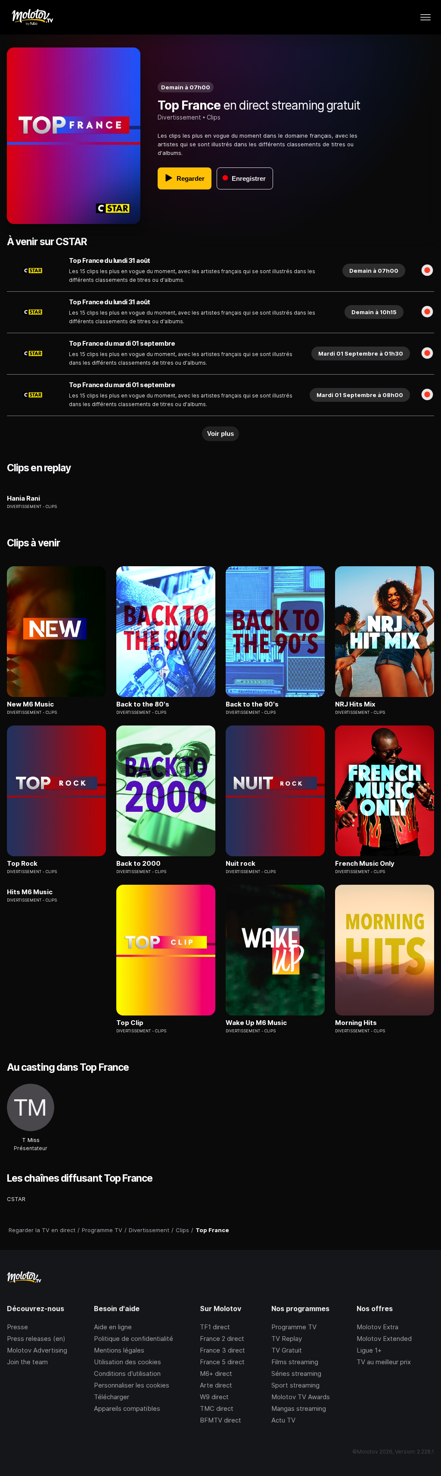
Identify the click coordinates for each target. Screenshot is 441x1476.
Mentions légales (119, 1350)
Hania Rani (23, 498)
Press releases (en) (36, 1338)
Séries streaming (296, 1373)
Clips (213, 117)
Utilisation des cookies (127, 1362)
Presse (17, 1327)
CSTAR (16, 1198)
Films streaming (294, 1362)
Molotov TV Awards (300, 1397)
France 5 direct (222, 1362)
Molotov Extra (377, 1327)
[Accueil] (32, 17)
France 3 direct (222, 1350)
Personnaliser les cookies (131, 1385)
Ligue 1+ (369, 1350)
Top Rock (22, 863)
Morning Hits (356, 1023)
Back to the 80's (142, 704)
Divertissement (179, 117)
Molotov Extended (384, 1338)
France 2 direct (222, 1338)
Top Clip (129, 1023)
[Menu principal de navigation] (425, 17)
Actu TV (283, 1420)
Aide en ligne (113, 1327)
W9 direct (214, 1397)
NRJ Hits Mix (355, 704)
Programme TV (294, 1327)
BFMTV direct (220, 1420)
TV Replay (286, 1338)
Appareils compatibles (127, 1408)
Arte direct (216, 1385)
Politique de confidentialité (133, 1338)
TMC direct (216, 1408)
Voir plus (220, 433)
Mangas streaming (298, 1408)
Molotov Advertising (37, 1350)
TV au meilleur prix (384, 1362)
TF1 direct (215, 1327)
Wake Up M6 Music (256, 1023)
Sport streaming (295, 1385)
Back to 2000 (138, 863)
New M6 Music (30, 704)
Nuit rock (240, 863)
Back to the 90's (252, 704)
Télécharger (111, 1397)
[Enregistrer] (427, 271)
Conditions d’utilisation (127, 1373)
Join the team (27, 1362)
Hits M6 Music (30, 892)
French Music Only (364, 863)
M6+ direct (216, 1373)
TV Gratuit (286, 1350)
